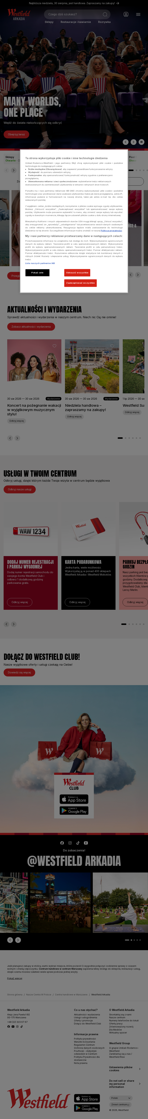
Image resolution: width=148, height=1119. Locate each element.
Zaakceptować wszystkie (80, 283)
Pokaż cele (37, 272)
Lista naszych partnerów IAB (40, 263)
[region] (74, 221)
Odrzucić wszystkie (77, 272)
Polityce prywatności (111, 231)
